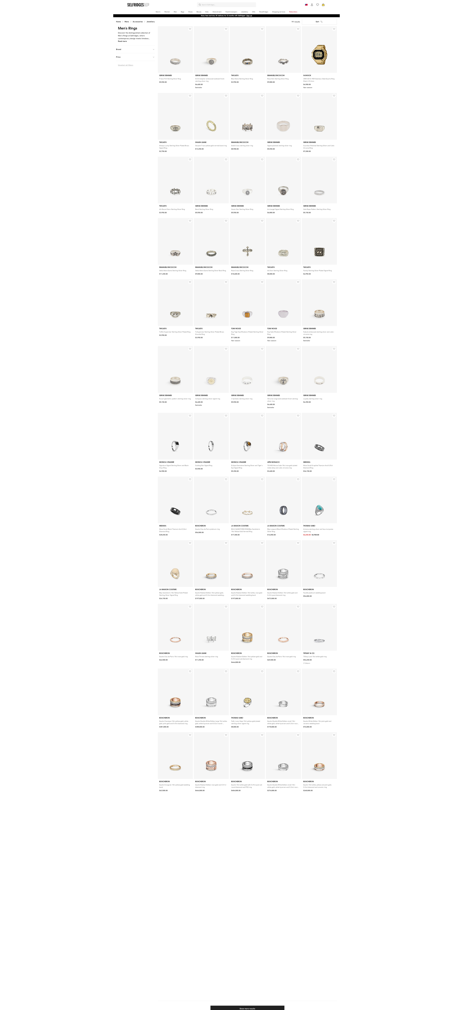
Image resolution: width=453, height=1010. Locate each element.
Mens (127, 22)
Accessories (138, 22)
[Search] (200, 4)
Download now (240, 16)
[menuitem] (158, 11)
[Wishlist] (317, 4)
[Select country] (306, 4)
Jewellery (151, 22)
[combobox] (228, 5)
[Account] (312, 4)
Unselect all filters (125, 65)
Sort (317, 22)
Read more (122, 41)
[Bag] (323, 4)
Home (118, 22)
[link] (175, 79)
